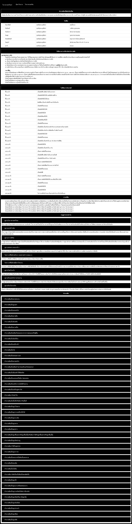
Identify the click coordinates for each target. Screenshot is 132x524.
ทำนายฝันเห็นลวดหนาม (12, 299)
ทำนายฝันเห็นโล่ (10, 350)
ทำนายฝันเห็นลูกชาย (11, 423)
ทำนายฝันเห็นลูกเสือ (11, 519)
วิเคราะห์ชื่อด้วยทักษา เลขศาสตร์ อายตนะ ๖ (18, 255)
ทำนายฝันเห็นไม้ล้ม (11, 468)
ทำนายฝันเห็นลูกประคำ (12, 508)
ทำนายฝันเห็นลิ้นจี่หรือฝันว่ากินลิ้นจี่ (16, 401)
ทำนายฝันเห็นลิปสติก (11, 321)
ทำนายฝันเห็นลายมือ (11, 316)
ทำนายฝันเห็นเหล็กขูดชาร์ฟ (13, 389)
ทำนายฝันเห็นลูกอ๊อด (11, 514)
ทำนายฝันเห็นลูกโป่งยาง (12, 406)
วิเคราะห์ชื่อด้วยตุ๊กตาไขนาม (14, 262)
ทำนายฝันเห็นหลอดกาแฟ (12, 355)
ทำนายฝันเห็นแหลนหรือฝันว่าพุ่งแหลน (17, 378)
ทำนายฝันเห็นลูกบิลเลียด (12, 502)
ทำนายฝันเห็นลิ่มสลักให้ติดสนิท (14, 372)
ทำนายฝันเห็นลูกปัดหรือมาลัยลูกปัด (16, 497)
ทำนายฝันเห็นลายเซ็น (11, 327)
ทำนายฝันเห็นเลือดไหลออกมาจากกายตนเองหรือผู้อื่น (21, 333)
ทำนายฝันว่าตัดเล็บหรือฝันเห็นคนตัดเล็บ (17, 474)
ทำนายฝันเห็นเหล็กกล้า (12, 344)
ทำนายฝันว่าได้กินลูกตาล (12, 446)
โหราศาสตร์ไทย (6, 5)
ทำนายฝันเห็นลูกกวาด (11, 452)
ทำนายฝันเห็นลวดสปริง (12, 361)
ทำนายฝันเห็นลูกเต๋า (11, 304)
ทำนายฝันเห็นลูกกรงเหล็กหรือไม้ (15, 412)
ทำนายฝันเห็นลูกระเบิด (12, 418)
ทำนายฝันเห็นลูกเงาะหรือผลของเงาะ (16, 485)
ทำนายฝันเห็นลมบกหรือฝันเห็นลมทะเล (17, 457)
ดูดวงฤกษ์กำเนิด (10, 228)
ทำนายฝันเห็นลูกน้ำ (11, 480)
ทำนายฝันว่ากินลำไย (11, 395)
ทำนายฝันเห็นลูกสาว (11, 429)
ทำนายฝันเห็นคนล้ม (11, 463)
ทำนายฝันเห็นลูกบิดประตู (12, 440)
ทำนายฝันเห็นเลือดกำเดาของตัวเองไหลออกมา (19, 367)
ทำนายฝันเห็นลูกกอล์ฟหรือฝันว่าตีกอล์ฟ (17, 491)
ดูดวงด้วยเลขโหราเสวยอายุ (13, 278)
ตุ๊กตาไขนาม (19, 4)
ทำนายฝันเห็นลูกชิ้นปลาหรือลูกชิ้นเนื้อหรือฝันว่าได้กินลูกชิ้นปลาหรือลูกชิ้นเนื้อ (29, 435)
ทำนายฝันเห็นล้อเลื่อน (11, 338)
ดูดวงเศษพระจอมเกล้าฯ (12, 247)
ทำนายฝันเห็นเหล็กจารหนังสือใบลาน (16, 384)
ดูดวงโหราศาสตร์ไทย (11, 220)
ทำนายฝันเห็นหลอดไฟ (12, 310)
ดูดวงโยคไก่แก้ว (10, 270)
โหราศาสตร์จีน (29, 4)
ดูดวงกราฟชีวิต (9, 238)
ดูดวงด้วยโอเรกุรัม (10, 285)
